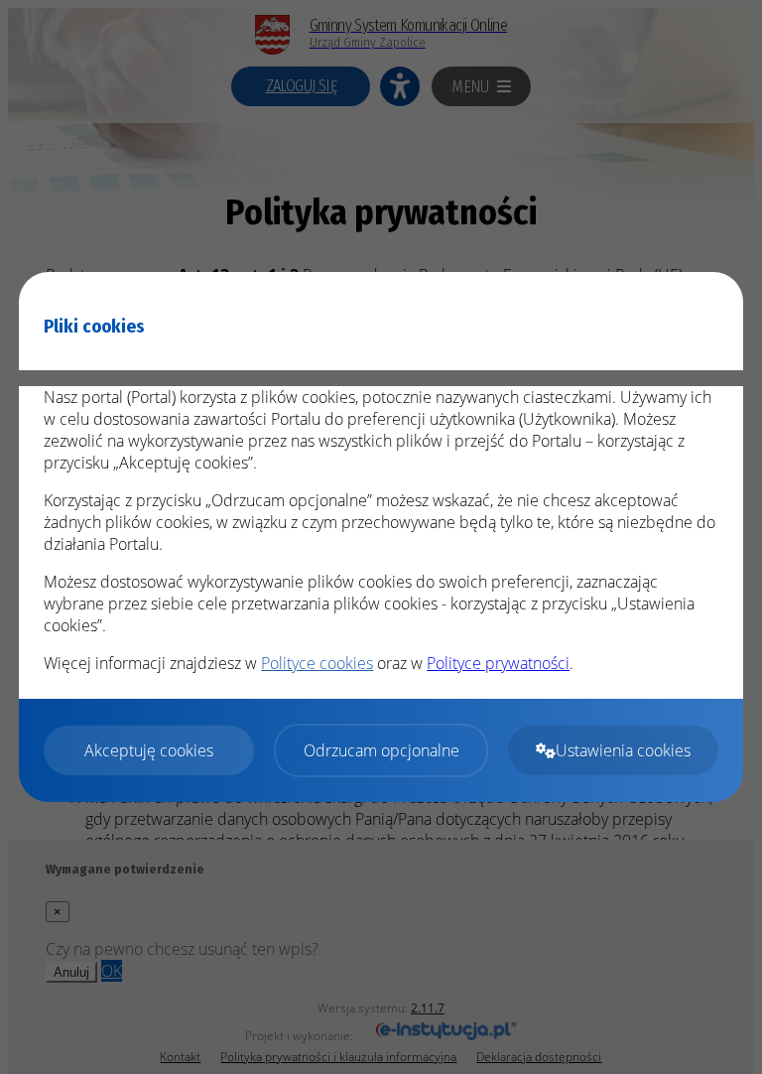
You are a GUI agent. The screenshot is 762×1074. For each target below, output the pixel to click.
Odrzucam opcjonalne (381, 750)
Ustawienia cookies (623, 750)
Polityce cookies (317, 663)
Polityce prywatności (498, 663)
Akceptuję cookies (148, 750)
